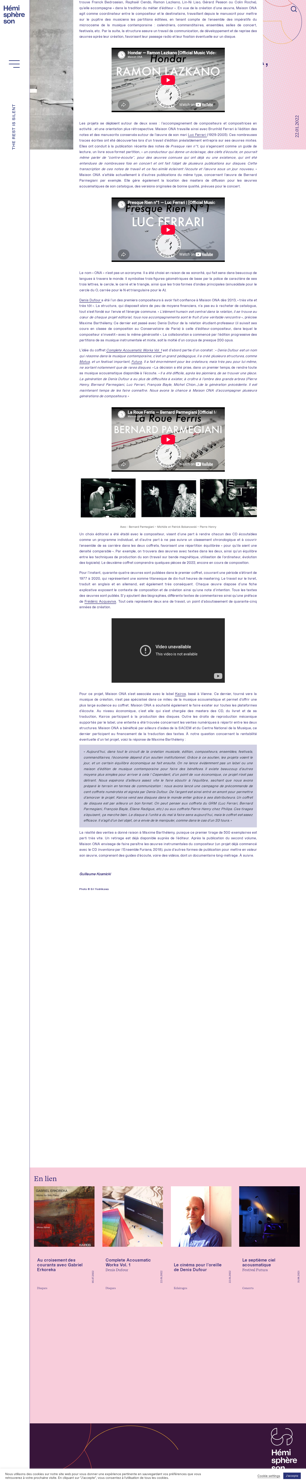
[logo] (15, 14)
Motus (84, 361)
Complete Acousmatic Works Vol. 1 (134, 350)
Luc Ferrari (197, 135)
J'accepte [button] (292, 1475)
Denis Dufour (90, 300)
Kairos (180, 694)
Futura (136, 361)
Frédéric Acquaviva (100, 601)
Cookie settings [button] (268, 1476)
